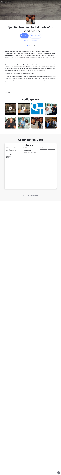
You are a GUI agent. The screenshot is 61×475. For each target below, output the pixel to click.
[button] (10, 108)
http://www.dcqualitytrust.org (47, 149)
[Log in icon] (59, 2)
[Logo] (6, 2)
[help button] (58, 472)
